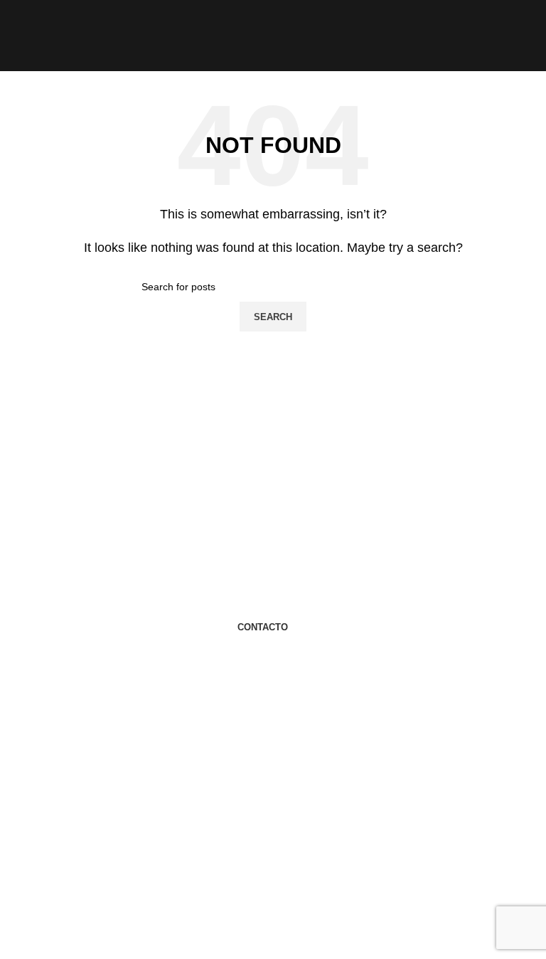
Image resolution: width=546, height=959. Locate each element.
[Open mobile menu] (16, 35)
